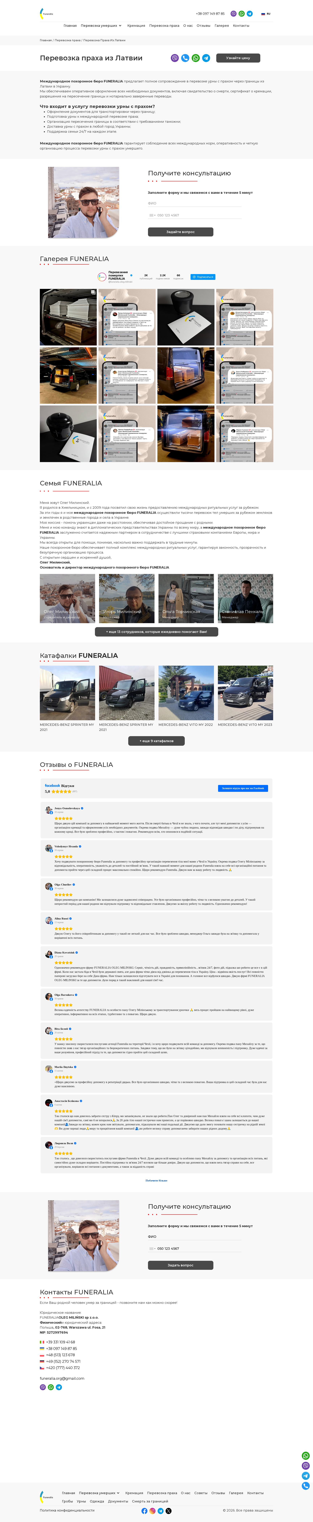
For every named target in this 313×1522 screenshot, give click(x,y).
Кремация (136, 25)
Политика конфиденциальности (67, 1510)
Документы (118, 1501)
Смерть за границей (150, 1501)
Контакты (241, 25)
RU (268, 13)
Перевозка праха (164, 25)
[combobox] (266, 13)
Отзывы (203, 25)
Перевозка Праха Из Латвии (104, 40)
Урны (81, 1501)
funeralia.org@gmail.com (62, 1378)
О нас (188, 25)
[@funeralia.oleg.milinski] (102, 277)
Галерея (222, 25)
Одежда (97, 1501)
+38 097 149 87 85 (210, 14)
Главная (70, 25)
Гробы (67, 1501)
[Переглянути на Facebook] (48, 810)
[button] (99, 25)
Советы (201, 1493)
